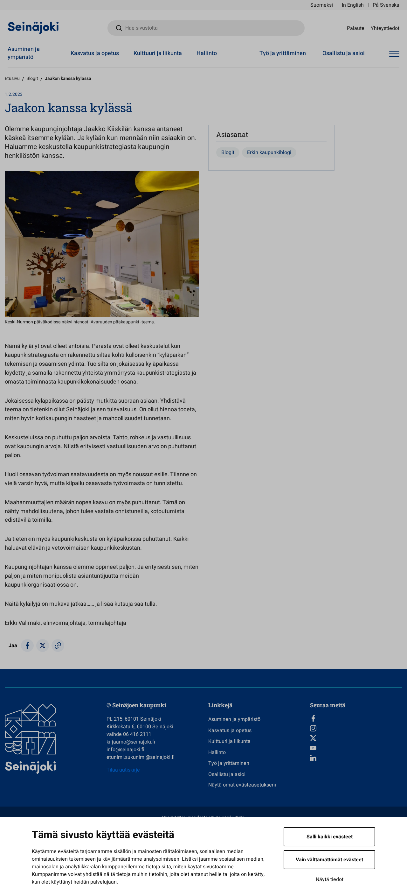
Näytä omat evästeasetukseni (242, 785)
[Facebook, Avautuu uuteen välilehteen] (356, 718)
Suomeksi (321, 5)
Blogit (32, 78)
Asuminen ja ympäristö (24, 53)
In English (353, 5)
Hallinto (207, 53)
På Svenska (386, 5)
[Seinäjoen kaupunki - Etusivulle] (33, 28)
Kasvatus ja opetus (95, 53)
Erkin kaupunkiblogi (269, 152)
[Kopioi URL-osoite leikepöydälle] (58, 645)
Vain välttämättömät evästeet (329, 860)
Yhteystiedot (385, 28)
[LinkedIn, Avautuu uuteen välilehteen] (356, 758)
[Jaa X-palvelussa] (42, 645)
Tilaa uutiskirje (123, 770)
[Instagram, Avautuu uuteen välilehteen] (356, 728)
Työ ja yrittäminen (282, 53)
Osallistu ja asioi (343, 53)
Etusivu (12, 78)
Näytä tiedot (329, 879)
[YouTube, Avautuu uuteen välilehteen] (356, 748)
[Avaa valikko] (394, 54)
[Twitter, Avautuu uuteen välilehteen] (356, 738)
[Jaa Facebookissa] (27, 645)
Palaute (355, 28)
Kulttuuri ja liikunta (158, 53)
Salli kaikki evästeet (330, 837)
